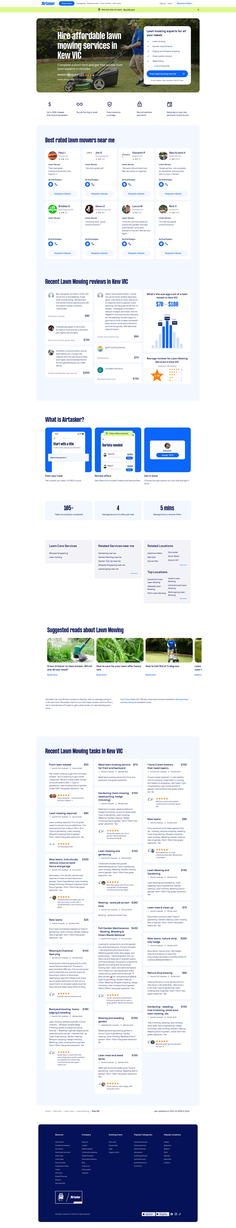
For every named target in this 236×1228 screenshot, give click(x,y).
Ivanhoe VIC (174, 209)
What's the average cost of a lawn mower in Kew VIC (167, 295)
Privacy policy (86, 1169)
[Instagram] (176, 1214)
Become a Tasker (184, 3)
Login (110, 1149)
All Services (138, 1166)
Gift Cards (58, 1173)
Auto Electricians (140, 1159)
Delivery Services (140, 1149)
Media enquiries (87, 1149)
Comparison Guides (61, 1166)
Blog (83, 1163)
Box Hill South (131, 702)
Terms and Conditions (89, 1159)
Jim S (98, 152)
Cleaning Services (140, 1145)
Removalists (138, 1152)
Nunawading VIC (102, 156)
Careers (84, 1145)
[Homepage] (48, 3)
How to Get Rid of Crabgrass (162, 666)
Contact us (85, 1166)
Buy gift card (129, 9)
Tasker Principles (87, 1156)
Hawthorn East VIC (103, 209)
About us (85, 1142)
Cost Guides (59, 1159)
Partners (58, 1180)
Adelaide (167, 1156)
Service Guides (60, 1163)
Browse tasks (113, 1145)
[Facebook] (171, 1214)
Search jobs (59, 1156)
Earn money (59, 1149)
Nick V (173, 206)
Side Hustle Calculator (62, 1152)
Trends (57, 1169)
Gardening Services (140, 1156)
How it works (59, 1142)
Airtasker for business (62, 1145)
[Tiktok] (180, 1214)
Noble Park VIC (175, 156)
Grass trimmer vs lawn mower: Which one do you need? (69, 667)
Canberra (167, 1163)
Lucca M (137, 206)
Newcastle (167, 1159)
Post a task (67, 3)
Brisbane (167, 1149)
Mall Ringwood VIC (66, 209)
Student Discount (61, 1176)
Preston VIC (63, 156)
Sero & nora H (177, 152)
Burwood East (182, 699)
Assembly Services (140, 1163)
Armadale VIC (137, 209)
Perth (166, 1152)
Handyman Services (140, 1142)
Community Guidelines (89, 1152)
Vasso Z (100, 206)
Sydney (166, 1142)
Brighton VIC (137, 156)
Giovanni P (138, 152)
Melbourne (167, 1145)
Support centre (114, 1152)
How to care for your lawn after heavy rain (118, 667)
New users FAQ (60, 1183)
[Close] (198, 9)
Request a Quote (62, 193)
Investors (85, 1173)
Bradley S (64, 206)
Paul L (62, 152)
